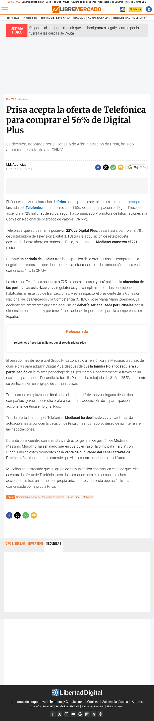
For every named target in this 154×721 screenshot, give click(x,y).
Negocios (79, 17)
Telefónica (87, 497)
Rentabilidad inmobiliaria (130, 17)
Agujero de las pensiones (83, 2)
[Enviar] (113, 167)
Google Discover (80, 714)
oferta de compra (127, 202)
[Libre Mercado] (77, 9)
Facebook (53, 714)
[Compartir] (98, 167)
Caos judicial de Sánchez (111, 2)
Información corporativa (28, 701)
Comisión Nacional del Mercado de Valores (40, 497)
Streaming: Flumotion (93, 706)
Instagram (66, 714)
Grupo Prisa (73, 497)
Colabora (135, 9)
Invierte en (30, 17)
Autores (137, 701)
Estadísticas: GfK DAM (67, 706)
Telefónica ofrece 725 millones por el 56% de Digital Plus (50, 342)
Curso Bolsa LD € (99, 17)
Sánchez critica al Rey (33, 2)
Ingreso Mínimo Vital (136, 2)
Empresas (13, 17)
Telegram (93, 714)
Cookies (92, 701)
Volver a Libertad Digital (122, 9)
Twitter (59, 714)
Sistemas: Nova (115, 706)
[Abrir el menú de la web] (26, 9)
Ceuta (66, 2)
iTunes (100, 714)
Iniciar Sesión (149, 9)
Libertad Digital (77, 692)
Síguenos (140, 167)
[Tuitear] (106, 167)
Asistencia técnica (115, 701)
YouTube (73, 714)
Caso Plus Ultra (53, 2)
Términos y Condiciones (66, 701)
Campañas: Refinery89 (42, 706)
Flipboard (87, 714)
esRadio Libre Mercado (55, 17)
